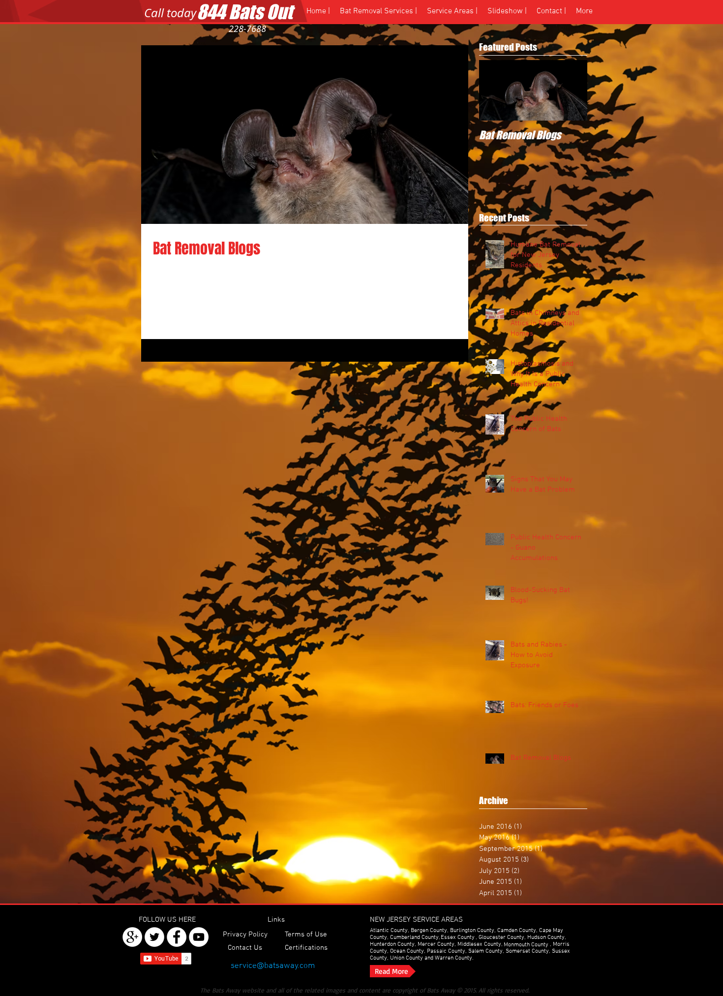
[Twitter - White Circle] (154, 937)
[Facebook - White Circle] (176, 937)
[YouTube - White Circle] (199, 937)
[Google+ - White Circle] (132, 937)
